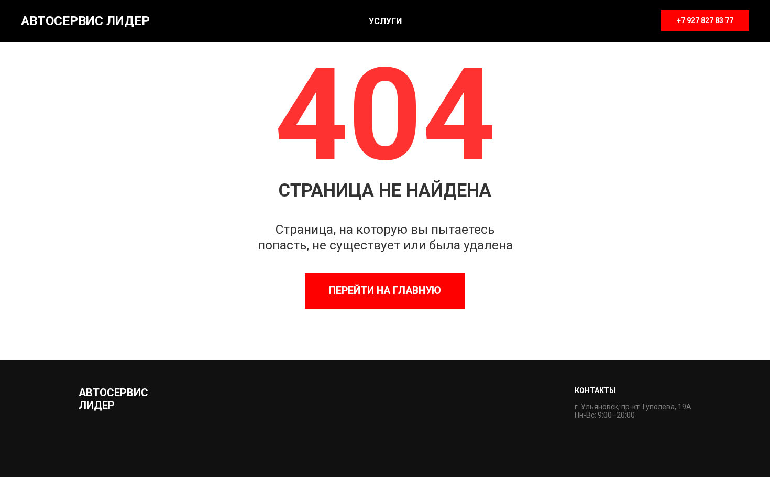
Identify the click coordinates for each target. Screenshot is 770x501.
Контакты (595, 390)
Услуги (385, 21)
